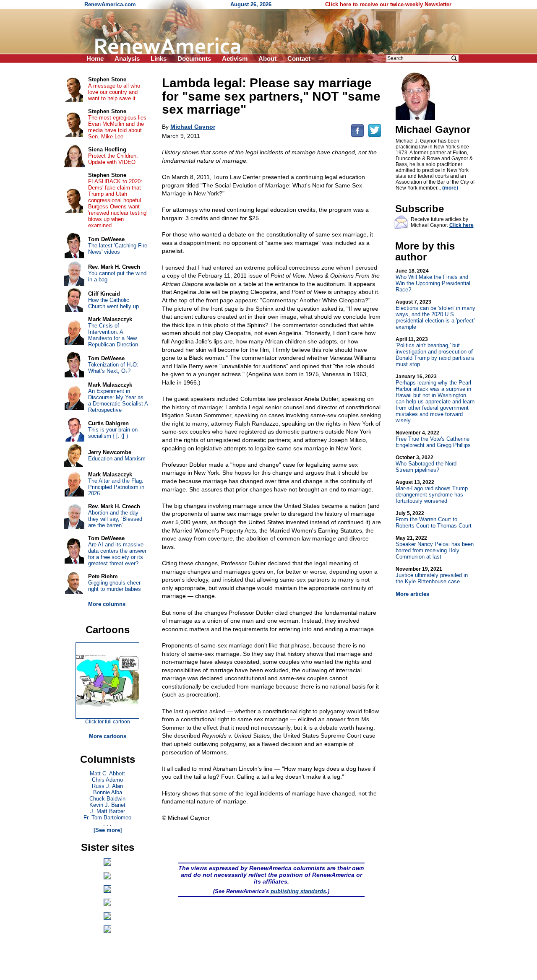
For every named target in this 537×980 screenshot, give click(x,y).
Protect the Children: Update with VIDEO (113, 159)
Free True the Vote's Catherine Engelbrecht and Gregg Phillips (433, 439)
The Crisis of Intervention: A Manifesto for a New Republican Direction (113, 335)
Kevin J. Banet (107, 805)
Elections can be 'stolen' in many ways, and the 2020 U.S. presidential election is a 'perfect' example (435, 314)
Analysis (127, 58)
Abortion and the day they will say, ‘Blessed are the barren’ (115, 518)
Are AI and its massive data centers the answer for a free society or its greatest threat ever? (117, 554)
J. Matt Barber (107, 811)
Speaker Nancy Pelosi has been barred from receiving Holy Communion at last (435, 547)
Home (95, 58)
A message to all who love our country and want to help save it (114, 92)
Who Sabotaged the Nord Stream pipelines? (426, 464)
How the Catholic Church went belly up (113, 303)
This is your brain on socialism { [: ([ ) (113, 432)
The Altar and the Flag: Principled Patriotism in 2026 (116, 487)
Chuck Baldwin (107, 798)
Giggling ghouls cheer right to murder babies (114, 586)
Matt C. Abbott (107, 773)
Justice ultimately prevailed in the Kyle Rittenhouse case (432, 575)
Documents (194, 58)
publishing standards (298, 891)
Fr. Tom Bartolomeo (107, 817)
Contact (298, 58)
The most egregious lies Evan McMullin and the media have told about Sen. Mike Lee (117, 127)
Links (159, 58)
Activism (235, 58)
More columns (106, 604)
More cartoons (107, 736)
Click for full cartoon (107, 722)
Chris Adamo (107, 780)
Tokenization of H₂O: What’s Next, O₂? (113, 367)
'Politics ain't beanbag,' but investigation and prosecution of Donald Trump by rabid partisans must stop (435, 351)
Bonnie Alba (107, 792)
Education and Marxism (117, 458)
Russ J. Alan (107, 786)
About (267, 58)
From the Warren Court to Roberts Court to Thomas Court (434, 519)
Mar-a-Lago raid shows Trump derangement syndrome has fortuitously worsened (432, 491)
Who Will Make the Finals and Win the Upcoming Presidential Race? (433, 280)
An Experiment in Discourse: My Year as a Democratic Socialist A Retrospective (118, 400)
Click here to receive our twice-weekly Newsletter (388, 4)
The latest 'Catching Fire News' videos (117, 248)
